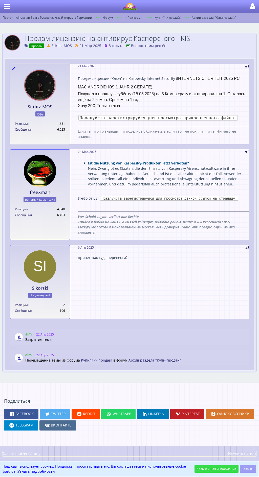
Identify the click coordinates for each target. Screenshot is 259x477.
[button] (7, 6)
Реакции (21, 124)
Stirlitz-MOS (62, 45)
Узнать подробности (36, 471)
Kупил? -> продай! (96, 360)
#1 (247, 66)
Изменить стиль (242, 453)
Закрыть (248, 469)
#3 (247, 247)
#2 (247, 151)
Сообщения (24, 129)
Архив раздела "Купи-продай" (154, 360)
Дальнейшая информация (216, 469)
